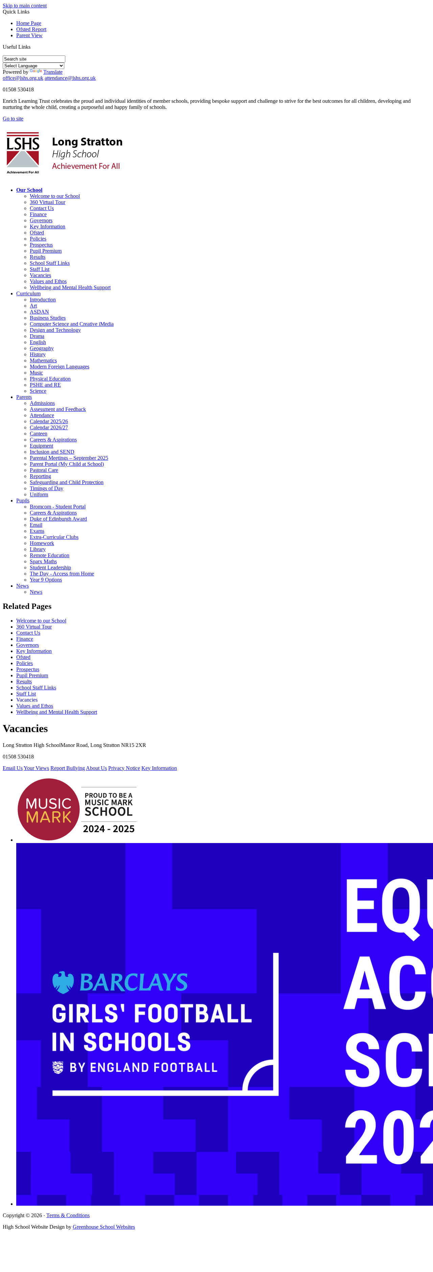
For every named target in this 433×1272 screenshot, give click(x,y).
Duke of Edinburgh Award (58, 519)
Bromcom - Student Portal (58, 506)
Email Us (13, 768)
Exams (37, 531)
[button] (33, 47)
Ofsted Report (31, 29)
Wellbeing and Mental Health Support (70, 287)
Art (33, 306)
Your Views (36, 768)
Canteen (38, 433)
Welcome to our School (55, 196)
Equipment (41, 446)
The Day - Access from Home (62, 573)
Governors (41, 220)
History (38, 354)
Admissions (42, 403)
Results (37, 257)
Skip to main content (25, 5)
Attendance (42, 415)
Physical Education (50, 379)
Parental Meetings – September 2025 (69, 458)
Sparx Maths (43, 561)
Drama (37, 336)
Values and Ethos (48, 281)
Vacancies (40, 275)
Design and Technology (55, 330)
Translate (53, 72)
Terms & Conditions (68, 1215)
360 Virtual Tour (47, 202)
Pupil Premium (46, 251)
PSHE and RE (45, 385)
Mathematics (43, 360)
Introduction (43, 299)
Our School (29, 190)
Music (36, 373)
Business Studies (48, 318)
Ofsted (37, 232)
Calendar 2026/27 (49, 427)
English (38, 342)
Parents (24, 397)
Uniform (39, 494)
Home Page (28, 23)
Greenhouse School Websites (104, 1227)
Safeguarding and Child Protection (67, 482)
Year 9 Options (46, 580)
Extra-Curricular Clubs (54, 537)
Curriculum (28, 293)
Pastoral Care (44, 470)
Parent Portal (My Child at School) (67, 464)
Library (38, 549)
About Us (96, 768)
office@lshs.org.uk (23, 78)
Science (38, 391)
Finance (38, 214)
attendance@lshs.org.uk (70, 78)
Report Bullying (67, 768)
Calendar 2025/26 (49, 421)
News (22, 586)
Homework (42, 543)
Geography (42, 348)
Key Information (47, 226)
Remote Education (49, 555)
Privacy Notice (124, 768)
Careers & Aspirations (53, 439)
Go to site (13, 118)
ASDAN (39, 312)
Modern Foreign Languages (59, 366)
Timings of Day (46, 488)
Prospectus (41, 245)
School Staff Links (50, 263)
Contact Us (42, 208)
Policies (38, 239)
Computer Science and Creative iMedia (72, 324)
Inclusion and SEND (52, 452)
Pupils (22, 500)
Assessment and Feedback (58, 409)
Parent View (29, 35)
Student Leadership (50, 567)
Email (36, 525)
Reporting (40, 476)
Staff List (39, 269)
